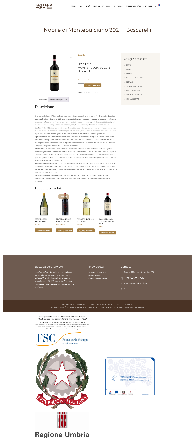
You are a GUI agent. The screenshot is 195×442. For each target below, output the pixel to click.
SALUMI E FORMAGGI (134, 95)
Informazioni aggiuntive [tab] (58, 99)
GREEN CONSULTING (137, 307)
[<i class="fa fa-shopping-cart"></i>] (156, 6)
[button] (71, 57)
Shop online (98, 6)
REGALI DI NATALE (133, 90)
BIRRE (128, 65)
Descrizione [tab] (42, 99)
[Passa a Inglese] (159, 5)
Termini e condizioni (116, 307)
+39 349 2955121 (134, 278)
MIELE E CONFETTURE (135, 78)
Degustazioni (77, 6)
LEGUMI (129, 73)
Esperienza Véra (133, 6)
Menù (88, 6)
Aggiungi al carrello (93, 85)
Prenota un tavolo (115, 6)
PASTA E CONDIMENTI (134, 86)
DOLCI (128, 69)
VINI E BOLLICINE (92, 92)
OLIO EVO (129, 82)
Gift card (148, 6)
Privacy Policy (104, 307)
